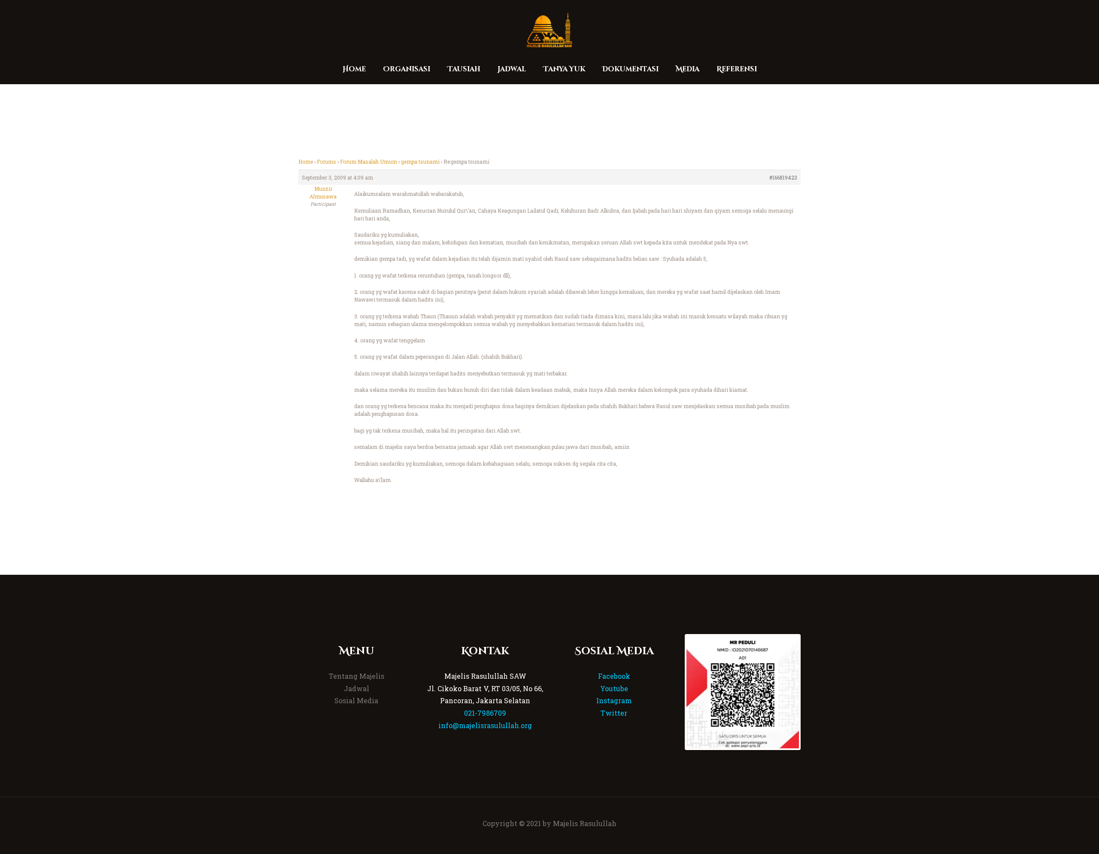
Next (811, 692)
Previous (673, 692)
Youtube (614, 688)
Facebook (614, 675)
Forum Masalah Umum (368, 161)
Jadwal (356, 688)
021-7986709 (485, 712)
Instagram (614, 700)
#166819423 (783, 177)
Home (305, 161)
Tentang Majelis (356, 675)
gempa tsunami (420, 161)
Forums (326, 161)
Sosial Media (356, 700)
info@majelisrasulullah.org (485, 725)
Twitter (614, 712)
